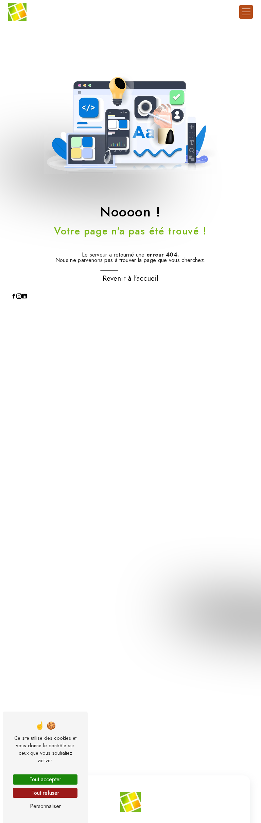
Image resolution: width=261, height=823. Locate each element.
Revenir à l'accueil (130, 278)
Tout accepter (45, 779)
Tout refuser (45, 793)
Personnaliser (45, 806)
